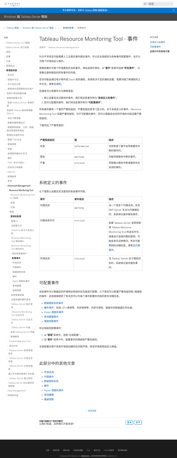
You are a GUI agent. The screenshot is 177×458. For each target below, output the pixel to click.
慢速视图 (49, 399)
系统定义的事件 (157, 42)
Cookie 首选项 (109, 450)
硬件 (46, 385)
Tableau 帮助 (12, 28)
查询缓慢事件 (51, 316)
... (58, 28)
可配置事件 (155, 46)
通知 (58, 84)
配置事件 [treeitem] (16, 258)
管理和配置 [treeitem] (15, 216)
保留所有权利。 (85, 456)
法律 (47, 450)
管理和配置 (68, 28)
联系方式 (97, 450)
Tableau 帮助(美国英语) (96, 10)
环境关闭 (49, 372)
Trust (88, 450)
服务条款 (56, 450)
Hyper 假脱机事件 (54, 312)
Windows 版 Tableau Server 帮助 (38, 28)
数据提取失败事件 (53, 303)
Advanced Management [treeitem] (18, 185)
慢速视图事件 (51, 321)
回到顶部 (92, 411)
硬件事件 (49, 307)
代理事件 (49, 376)
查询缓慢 (49, 394)
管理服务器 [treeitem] (11, 70)
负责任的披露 (78, 450)
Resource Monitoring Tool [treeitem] (21, 190)
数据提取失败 (51, 381)
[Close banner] (173, 10)
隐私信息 (66, 450)
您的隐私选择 (122, 450)
